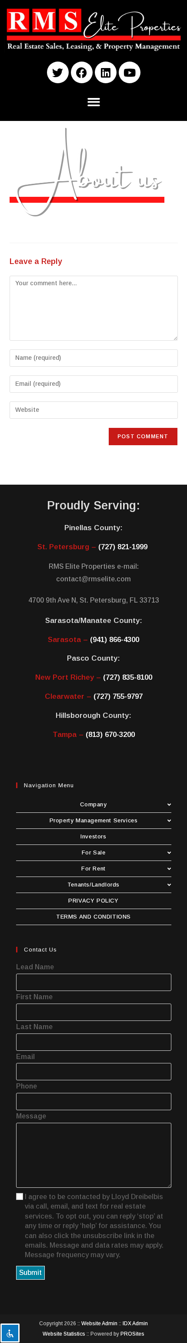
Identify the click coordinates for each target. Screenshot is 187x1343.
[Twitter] (58, 72)
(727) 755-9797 (118, 696)
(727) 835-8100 (127, 677)
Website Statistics (64, 1334)
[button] (93, 102)
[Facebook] (82, 72)
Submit (30, 1272)
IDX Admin (135, 1323)
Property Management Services (94, 820)
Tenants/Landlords (93, 884)
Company (93, 804)
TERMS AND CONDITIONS (93, 916)
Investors (93, 836)
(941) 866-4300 (114, 640)
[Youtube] (129, 72)
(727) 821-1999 (122, 547)
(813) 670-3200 (110, 734)
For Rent (93, 868)
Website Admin (99, 1323)
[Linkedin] (106, 72)
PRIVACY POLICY (93, 900)
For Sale (94, 852)
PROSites (132, 1334)
